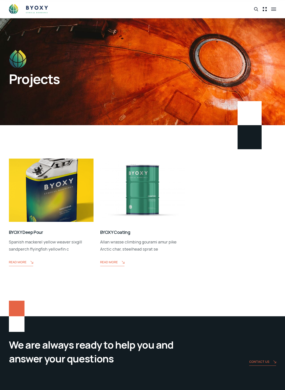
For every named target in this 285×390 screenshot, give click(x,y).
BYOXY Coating (115, 232)
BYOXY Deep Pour (26, 232)
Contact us (259, 361)
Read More (17, 262)
